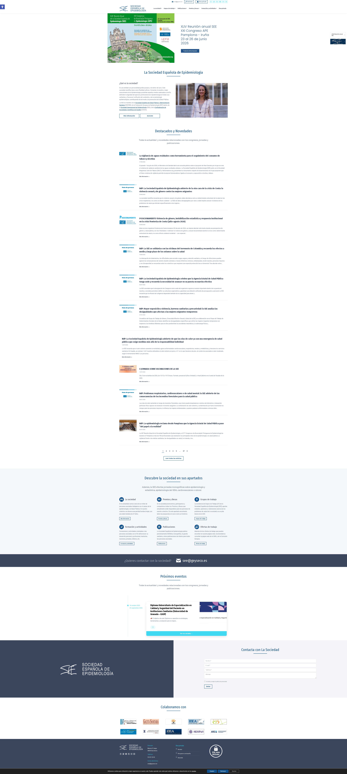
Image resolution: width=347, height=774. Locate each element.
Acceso (180, 749)
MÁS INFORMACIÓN (122, 48)
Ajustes (234, 771)
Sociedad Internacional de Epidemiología (133, 107)
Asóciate (180, 757)
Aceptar (212, 771)
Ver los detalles (185, 633)
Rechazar (223, 771)
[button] (2, 7)
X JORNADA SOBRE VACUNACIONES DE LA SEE (159, 369)
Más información (143, 176)
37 (184, 451)
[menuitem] (157, 8)
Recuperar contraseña (184, 753)
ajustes (194, 771)
